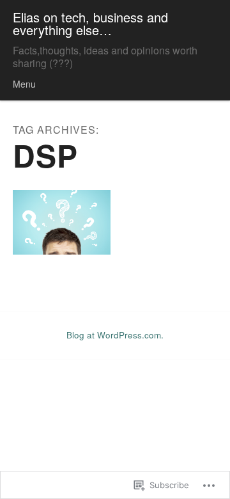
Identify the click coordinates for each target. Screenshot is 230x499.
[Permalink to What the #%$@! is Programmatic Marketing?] (62, 222)
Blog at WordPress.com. (115, 335)
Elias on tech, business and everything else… (90, 23)
